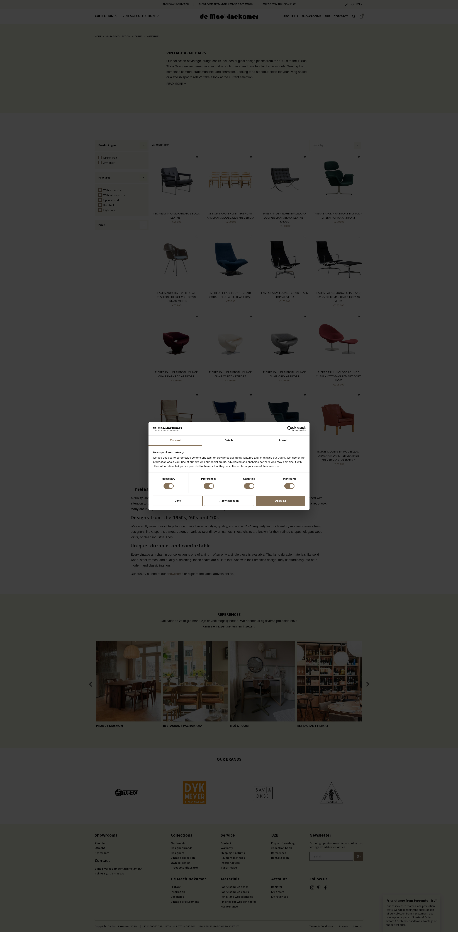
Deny (177, 500)
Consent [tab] (175, 440)
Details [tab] (229, 440)
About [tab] (283, 440)
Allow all (280, 500)
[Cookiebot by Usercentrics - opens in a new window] (290, 428)
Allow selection (229, 500)
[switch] (209, 486)
